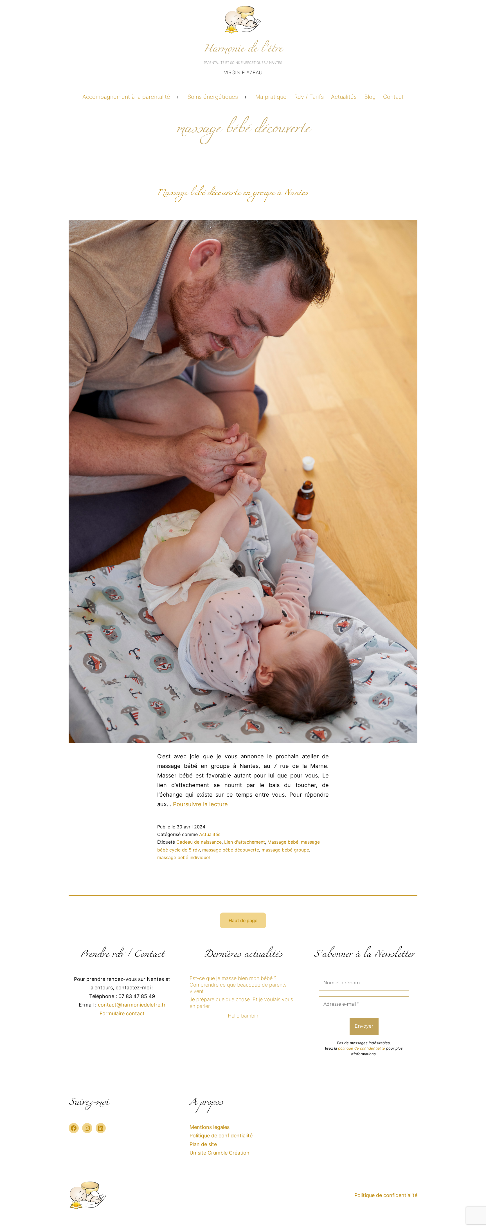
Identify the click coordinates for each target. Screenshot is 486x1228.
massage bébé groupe (285, 850)
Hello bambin (243, 1016)
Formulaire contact (122, 1013)
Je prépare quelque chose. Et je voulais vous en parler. (241, 1002)
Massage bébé (282, 842)
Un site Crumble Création (219, 1153)
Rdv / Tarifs (309, 96)
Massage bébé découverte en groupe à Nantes (232, 194)
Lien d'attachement (244, 842)
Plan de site (203, 1144)
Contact (393, 96)
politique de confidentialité (361, 1048)
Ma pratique (271, 96)
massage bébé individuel (183, 857)
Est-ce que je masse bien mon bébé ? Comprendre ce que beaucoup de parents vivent (238, 984)
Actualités (344, 96)
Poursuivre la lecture (200, 804)
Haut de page (243, 920)
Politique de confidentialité (221, 1136)
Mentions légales (210, 1127)
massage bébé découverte (230, 850)
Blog (370, 96)
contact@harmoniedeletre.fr (132, 1005)
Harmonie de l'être (243, 50)
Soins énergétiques (213, 96)
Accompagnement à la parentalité (126, 96)
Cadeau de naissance (199, 842)
